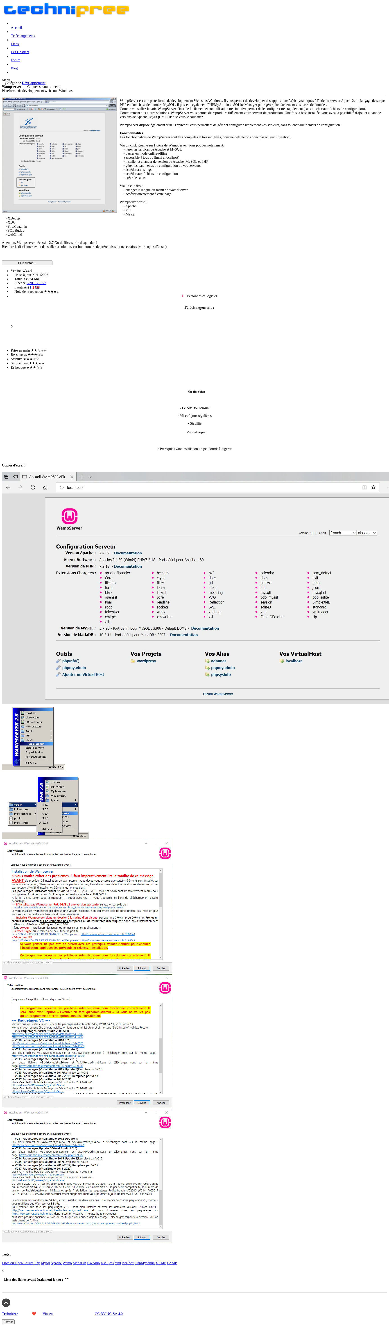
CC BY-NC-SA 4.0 (109, 1314)
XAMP (161, 1263)
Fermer (8, 1322)
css (111, 1263)
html (118, 1263)
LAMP (172, 1263)
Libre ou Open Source (18, 1263)
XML (105, 1263)
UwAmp (93, 1263)
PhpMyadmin (145, 1263)
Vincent (48, 1314)
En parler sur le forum (18, 338)
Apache (56, 1263)
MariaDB (79, 1263)
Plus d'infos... (27, 263)
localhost (128, 1263)
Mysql (45, 1263)
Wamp (67, 1263)
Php (37, 1263)
